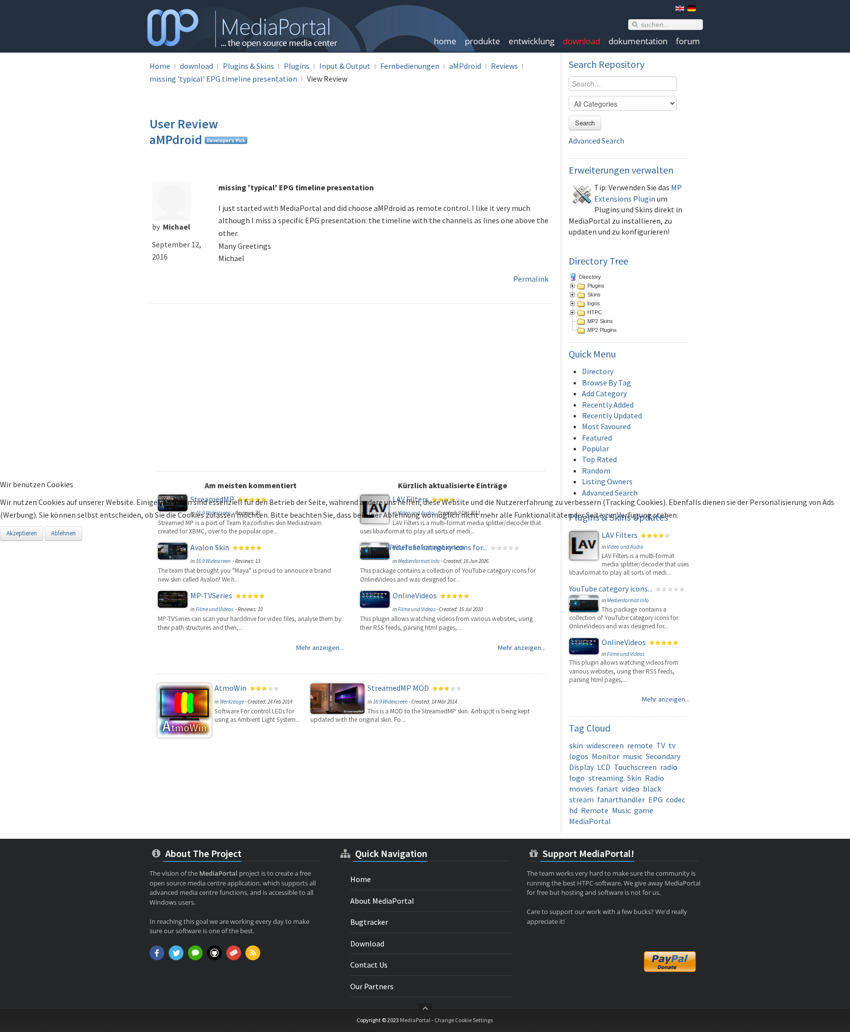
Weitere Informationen (425, 547)
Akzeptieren (21, 533)
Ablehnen (63, 533)
